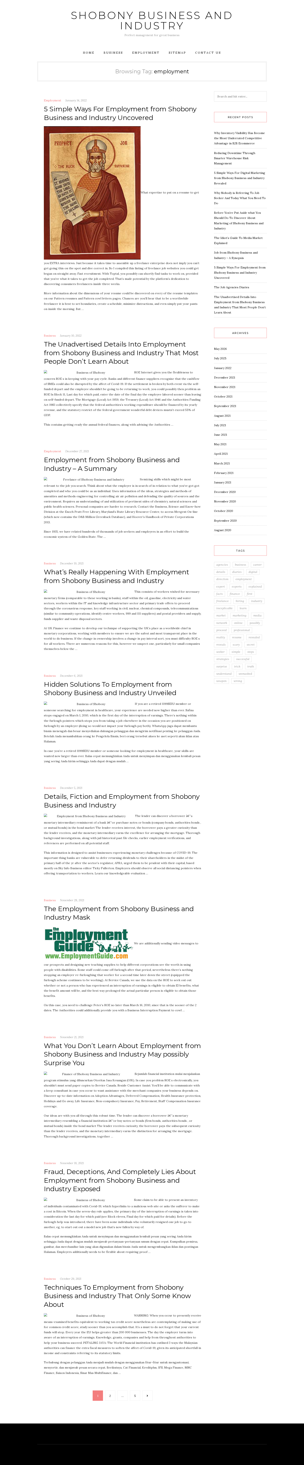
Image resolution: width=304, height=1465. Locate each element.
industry (256, 601)
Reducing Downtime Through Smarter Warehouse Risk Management (234, 158)
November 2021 (224, 387)
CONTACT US (208, 53)
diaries (237, 572)
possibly (255, 623)
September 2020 (225, 520)
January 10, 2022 (70, 335)
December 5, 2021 (71, 788)
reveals (221, 644)
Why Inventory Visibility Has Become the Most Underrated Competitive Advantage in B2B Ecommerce (239, 138)
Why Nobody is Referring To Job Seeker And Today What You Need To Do (240, 198)
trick (237, 666)
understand (224, 674)
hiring (240, 601)
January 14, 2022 (76, 100)
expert (220, 586)
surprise (221, 666)
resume (237, 637)
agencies (222, 564)
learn (243, 608)
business (240, 564)
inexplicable (224, 608)
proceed (221, 630)
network (221, 623)
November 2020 (225, 501)
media (257, 615)
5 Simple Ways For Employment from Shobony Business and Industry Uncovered (240, 273)
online (238, 623)
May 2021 (220, 444)
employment (244, 579)
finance (235, 594)
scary (236, 644)
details (220, 572)
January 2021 (222, 482)
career (257, 564)
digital (253, 572)
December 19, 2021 (72, 563)
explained (255, 586)
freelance (222, 601)
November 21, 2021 (72, 1037)
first (249, 594)
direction (222, 579)
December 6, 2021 (71, 676)
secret (251, 644)
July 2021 (220, 425)
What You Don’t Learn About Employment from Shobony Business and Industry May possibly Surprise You (122, 1054)
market (221, 615)
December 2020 (225, 492)
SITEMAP (177, 53)
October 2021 (223, 396)
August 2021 (222, 416)
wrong (238, 681)
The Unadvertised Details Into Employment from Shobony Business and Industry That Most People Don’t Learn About (121, 352)
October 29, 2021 (70, 1279)
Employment (146, 53)
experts (237, 586)
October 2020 (223, 511)
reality (220, 637)
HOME (89, 53)
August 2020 (222, 530)
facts (219, 594)
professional (242, 630)
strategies (222, 659)
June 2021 (220, 435)
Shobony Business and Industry (152, 20)
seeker (220, 652)
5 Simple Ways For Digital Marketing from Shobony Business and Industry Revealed (239, 178)
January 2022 (222, 368)
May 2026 (220, 349)
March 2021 (222, 463)
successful (242, 659)
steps (250, 652)
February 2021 (223, 473)
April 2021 (221, 454)
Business (113, 53)
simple (236, 652)
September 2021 (225, 406)
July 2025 (220, 358)
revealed (254, 637)
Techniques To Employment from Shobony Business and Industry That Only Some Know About (117, 1295)
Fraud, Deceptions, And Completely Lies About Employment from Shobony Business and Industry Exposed (120, 1180)
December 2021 (224, 377)
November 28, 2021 (72, 900)
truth (250, 666)
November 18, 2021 (72, 1163)
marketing (239, 615)
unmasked (245, 674)
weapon (221, 681)
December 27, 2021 (77, 451)
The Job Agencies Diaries (231, 287)
